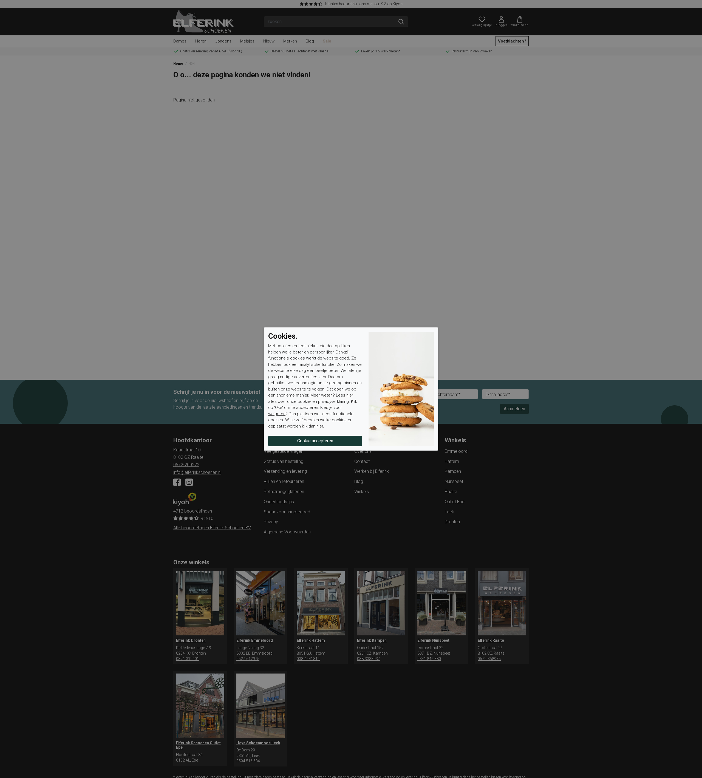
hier (349, 395)
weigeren (276, 413)
